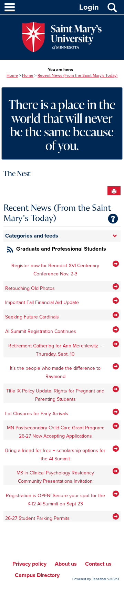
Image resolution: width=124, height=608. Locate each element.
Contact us (98, 564)
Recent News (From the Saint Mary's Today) (77, 75)
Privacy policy (29, 564)
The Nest (16, 173)
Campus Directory (37, 575)
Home (12, 75)
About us (66, 564)
